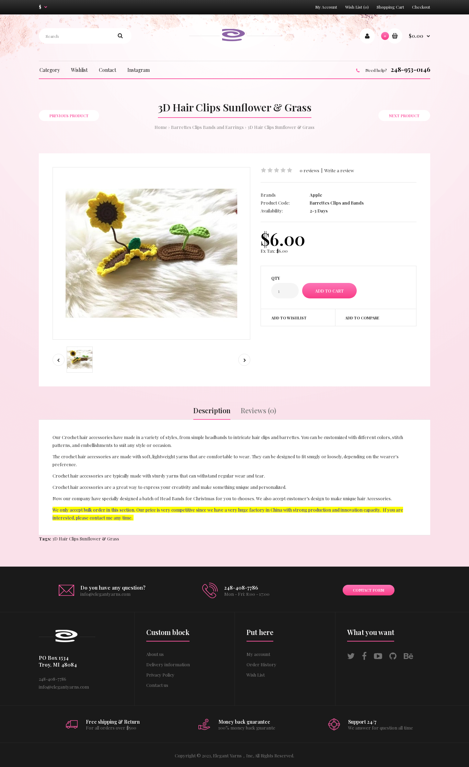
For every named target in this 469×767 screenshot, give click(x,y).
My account (258, 654)
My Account (326, 7)
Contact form (368, 590)
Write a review (339, 170)
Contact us (157, 685)
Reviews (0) (258, 410)
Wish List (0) (357, 7)
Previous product (69, 115)
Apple (316, 195)
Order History (261, 664)
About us (155, 654)
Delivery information (168, 664)
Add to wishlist (289, 317)
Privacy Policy (160, 675)
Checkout (421, 7)
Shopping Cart (390, 7)
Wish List (256, 675)
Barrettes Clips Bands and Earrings (207, 127)
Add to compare (362, 317)
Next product (404, 115)
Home (161, 127)
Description (211, 410)
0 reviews (309, 170)
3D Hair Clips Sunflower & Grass (281, 127)
